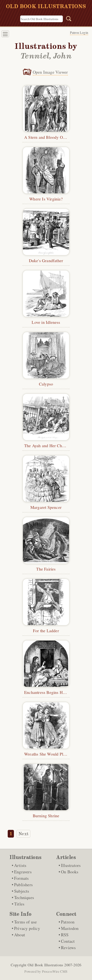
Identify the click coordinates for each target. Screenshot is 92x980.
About (19, 935)
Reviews (68, 947)
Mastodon (70, 928)
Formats (21, 878)
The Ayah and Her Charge (47, 445)
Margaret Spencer (46, 507)
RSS (65, 935)
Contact (68, 941)
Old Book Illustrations (45, 964)
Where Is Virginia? (46, 199)
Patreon (67, 922)
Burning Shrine (46, 815)
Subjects (21, 891)
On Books (70, 872)
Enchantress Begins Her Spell (50, 692)
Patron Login (79, 32)
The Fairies (46, 569)
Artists (20, 865)
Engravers (23, 872)
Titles (19, 904)
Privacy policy (27, 928)
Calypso (46, 384)
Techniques (24, 897)
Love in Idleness (46, 322)
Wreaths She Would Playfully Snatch (56, 754)
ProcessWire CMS (55, 971)
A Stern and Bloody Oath (46, 137)
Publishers (23, 884)
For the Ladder (46, 630)
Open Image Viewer (50, 72)
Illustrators (71, 865)
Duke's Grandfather (46, 260)
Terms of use (25, 922)
